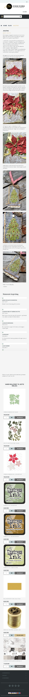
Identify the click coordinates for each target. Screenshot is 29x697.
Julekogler (5, 334)
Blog (10, 25)
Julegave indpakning (7, 323)
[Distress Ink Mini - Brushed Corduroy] (14, 524)
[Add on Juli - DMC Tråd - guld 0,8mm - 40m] (14, 617)
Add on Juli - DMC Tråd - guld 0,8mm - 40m (12, 629)
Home (5, 25)
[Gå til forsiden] (1, 25)
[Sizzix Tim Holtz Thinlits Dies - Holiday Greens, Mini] (14, 430)
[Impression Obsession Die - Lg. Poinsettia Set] (14, 462)
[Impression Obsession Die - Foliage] (14, 399)
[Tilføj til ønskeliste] (11, 417)
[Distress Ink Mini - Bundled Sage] (14, 493)
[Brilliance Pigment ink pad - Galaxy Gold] (14, 586)
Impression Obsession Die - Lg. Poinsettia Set (13, 474)
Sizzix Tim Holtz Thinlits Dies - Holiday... (12, 443)
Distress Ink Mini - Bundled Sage (10, 505)
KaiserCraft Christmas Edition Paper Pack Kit (13, 661)
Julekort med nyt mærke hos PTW (11, 311)
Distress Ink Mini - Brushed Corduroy (11, 536)
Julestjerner (6, 345)
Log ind (25, 11)
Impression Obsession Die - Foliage (11, 412)
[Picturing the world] (14, 6)
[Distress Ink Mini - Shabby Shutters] (14, 555)
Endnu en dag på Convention (9, 300)
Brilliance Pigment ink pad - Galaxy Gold (12, 598)
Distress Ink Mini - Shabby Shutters (11, 567)
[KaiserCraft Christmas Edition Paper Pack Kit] (14, 648)
